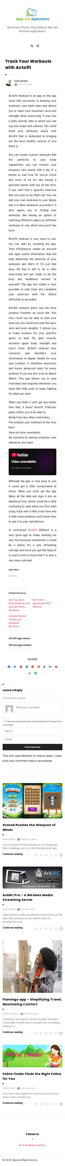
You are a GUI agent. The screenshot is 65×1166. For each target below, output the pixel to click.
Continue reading (13, 854)
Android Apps (29, 839)
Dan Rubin (21, 81)
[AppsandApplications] (32, 14)
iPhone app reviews (20, 645)
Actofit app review (19, 638)
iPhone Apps (25, 84)
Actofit (32, 530)
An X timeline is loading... (32, 1145)
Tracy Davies (11, 1014)
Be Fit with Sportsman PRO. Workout (42, 603)
